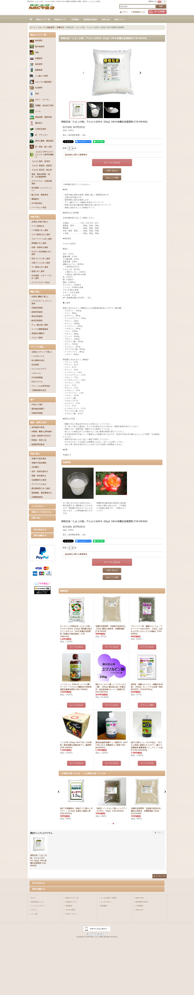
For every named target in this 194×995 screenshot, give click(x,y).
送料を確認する (40, 535)
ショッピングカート (38, 906)
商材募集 (104, 906)
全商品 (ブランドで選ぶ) (42, 352)
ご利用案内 (139, 906)
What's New (139, 898)
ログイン (125, 12)
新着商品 (69, 906)
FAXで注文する (40, 530)
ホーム (33, 898)
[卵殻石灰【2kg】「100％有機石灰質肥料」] (112, 72)
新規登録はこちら (139, 12)
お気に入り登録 (112, 178)
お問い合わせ (111, 171)
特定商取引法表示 (141, 902)
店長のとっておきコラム (41, 512)
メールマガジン (37, 506)
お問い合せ (36, 518)
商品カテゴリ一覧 (72, 898)
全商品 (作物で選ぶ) (40, 222)
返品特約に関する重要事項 (76, 155)
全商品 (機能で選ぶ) (40, 297)
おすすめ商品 (70, 910)
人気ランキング (71, 914)
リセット (160, 832)
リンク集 (34, 914)
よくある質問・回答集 (108, 898)
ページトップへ (161, 876)
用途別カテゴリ (71, 902)
